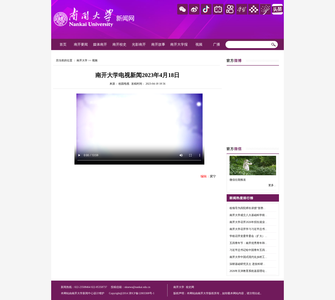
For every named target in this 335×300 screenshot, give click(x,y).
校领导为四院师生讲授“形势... (248, 208)
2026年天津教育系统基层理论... (248, 271)
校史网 (190, 287)
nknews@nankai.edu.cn (137, 287)
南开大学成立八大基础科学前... (248, 215)
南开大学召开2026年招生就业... (248, 222)
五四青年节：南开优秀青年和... (248, 243)
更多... (272, 185)
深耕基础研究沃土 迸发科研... (247, 264)
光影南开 (139, 44)
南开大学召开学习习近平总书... (248, 229)
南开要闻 (81, 44)
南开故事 (158, 44)
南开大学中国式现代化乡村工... (248, 257)
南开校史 (119, 44)
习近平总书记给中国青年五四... (248, 250)
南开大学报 (179, 44)
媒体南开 (100, 44)
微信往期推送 (238, 179)
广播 (216, 44)
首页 (63, 44)
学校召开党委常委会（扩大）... (248, 236)
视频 (198, 44)
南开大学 (82, 60)
